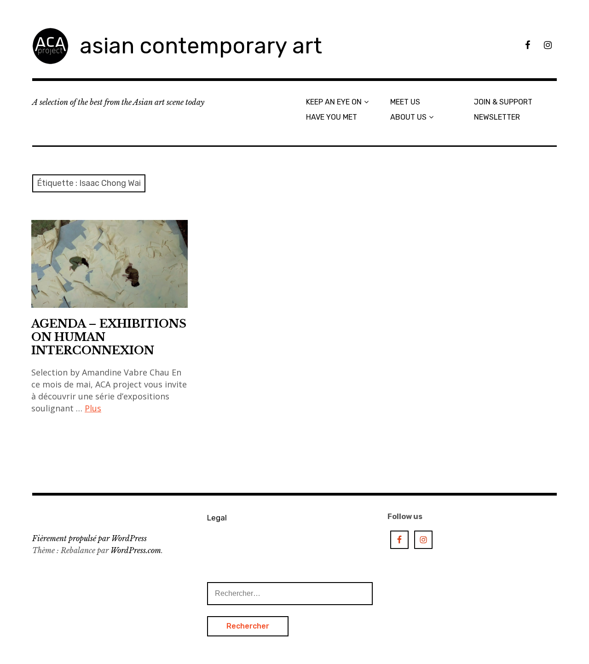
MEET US (405, 102)
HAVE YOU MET (331, 117)
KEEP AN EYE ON (334, 102)
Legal (217, 517)
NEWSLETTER (497, 117)
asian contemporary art (201, 46)
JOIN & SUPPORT (503, 102)
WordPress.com (135, 550)
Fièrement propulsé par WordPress (89, 538)
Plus (93, 408)
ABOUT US (408, 117)
